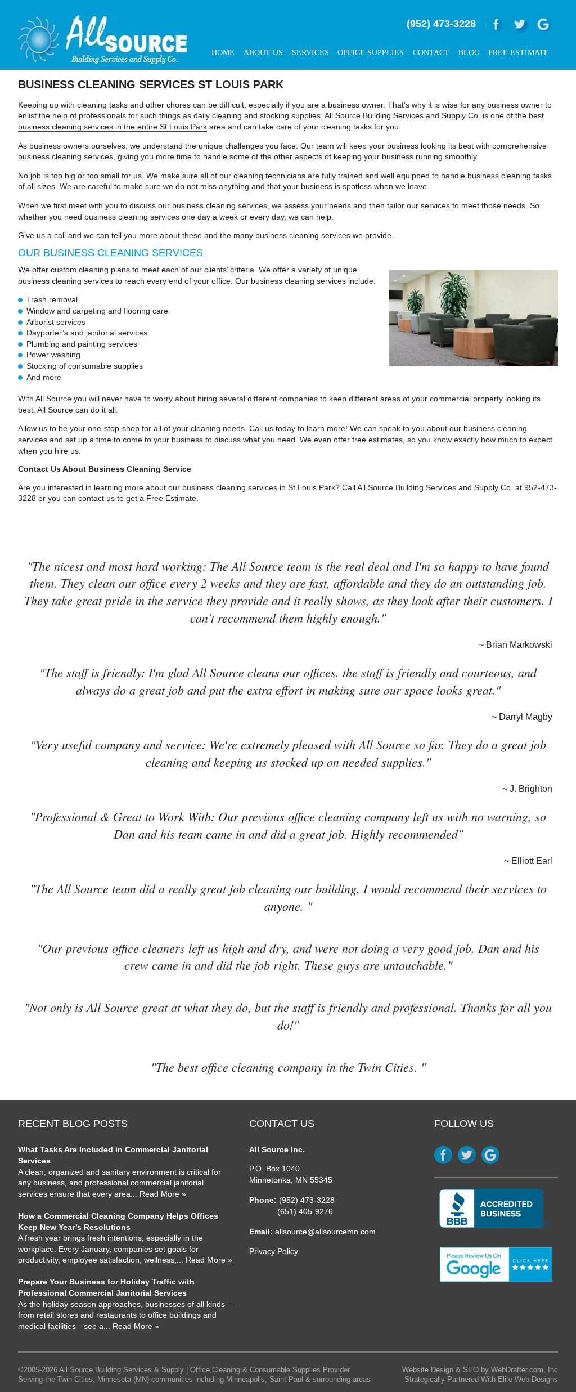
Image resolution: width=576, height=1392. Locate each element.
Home (223, 52)
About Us (263, 52)
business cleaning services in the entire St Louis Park (112, 126)
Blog (469, 52)
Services (310, 52)
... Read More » (158, 1193)
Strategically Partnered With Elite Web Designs (481, 1380)
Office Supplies (371, 52)
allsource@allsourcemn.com (325, 1231)
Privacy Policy (273, 1251)
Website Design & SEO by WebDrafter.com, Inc (480, 1370)
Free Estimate (518, 52)
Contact (431, 52)
